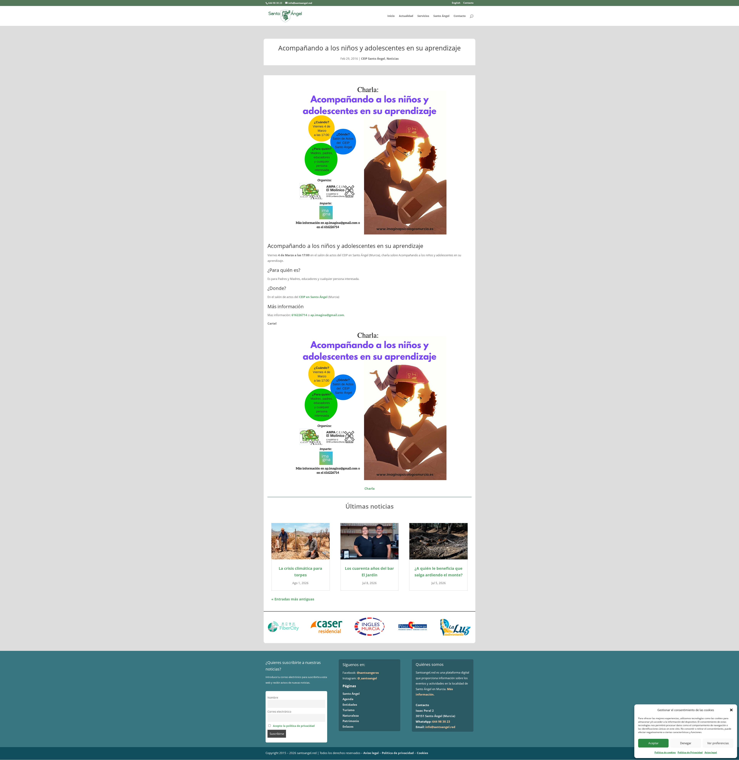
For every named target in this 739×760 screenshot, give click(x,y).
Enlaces (348, 726)
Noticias (393, 58)
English (456, 3)
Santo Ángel (441, 16)
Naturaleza (351, 715)
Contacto (468, 3)
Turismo (348, 710)
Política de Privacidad (690, 752)
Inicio (391, 16)
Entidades (350, 704)
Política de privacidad (398, 753)
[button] (731, 710)
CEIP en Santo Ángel (313, 297)
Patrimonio (351, 721)
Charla (369, 488)
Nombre (273, 697)
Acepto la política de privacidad (294, 726)
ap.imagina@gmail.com (327, 315)
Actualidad (406, 16)
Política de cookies (665, 752)
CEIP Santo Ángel (373, 58)
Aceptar (653, 743)
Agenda (348, 699)
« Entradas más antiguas (292, 599)
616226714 (299, 315)
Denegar (685, 743)
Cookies (422, 753)
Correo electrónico (279, 711)
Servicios (423, 16)
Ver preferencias (718, 743)
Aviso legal (711, 752)
